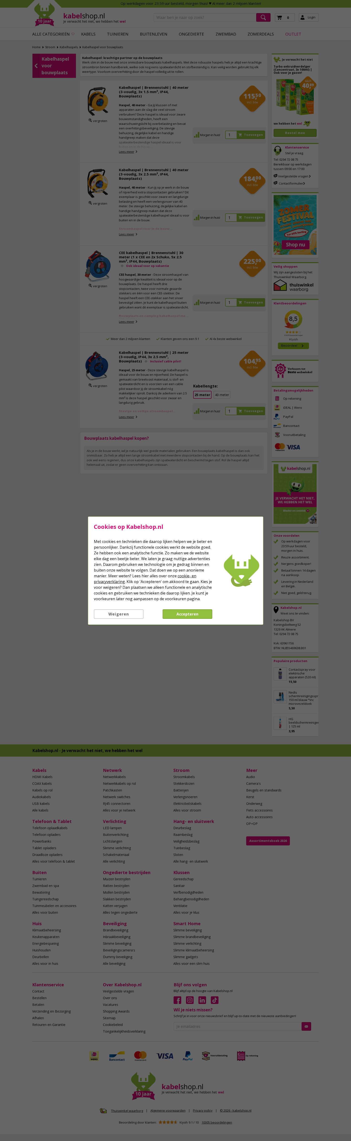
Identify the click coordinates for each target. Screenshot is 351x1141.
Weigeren (118, 614)
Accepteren (187, 614)
